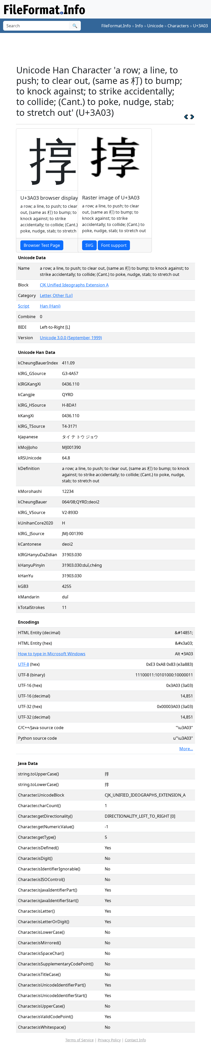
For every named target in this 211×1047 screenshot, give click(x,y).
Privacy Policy (109, 1039)
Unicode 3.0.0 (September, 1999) (71, 338)
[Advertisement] (109, 48)
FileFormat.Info (116, 26)
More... (186, 749)
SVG (89, 245)
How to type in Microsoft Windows (51, 654)
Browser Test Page (42, 245)
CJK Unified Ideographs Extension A (74, 285)
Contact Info (135, 1039)
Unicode (155, 26)
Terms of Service (79, 1039)
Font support (114, 245)
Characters (178, 26)
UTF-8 (23, 664)
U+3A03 (200, 26)
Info (139, 26)
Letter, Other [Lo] (56, 295)
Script (23, 306)
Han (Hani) (50, 306)
